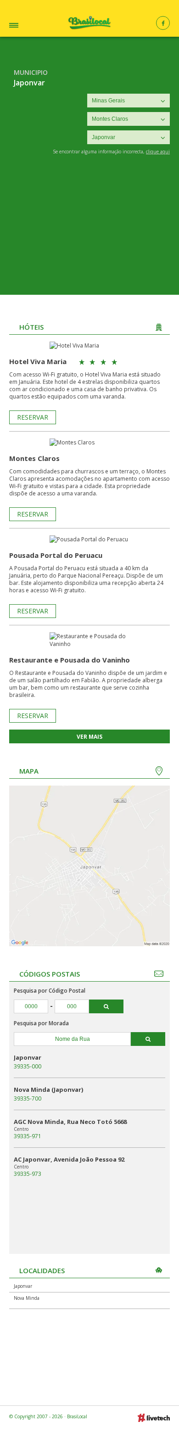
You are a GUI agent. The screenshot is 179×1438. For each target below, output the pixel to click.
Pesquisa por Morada (41, 1023)
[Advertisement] (89, 231)
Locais (26, 26)
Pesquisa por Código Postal (49, 990)
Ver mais (89, 737)
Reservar (32, 417)
